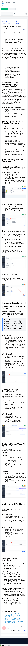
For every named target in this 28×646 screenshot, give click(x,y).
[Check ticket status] (14, 14)
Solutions (17, 640)
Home (10, 640)
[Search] (11, 13)
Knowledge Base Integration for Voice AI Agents (15, 621)
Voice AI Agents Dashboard (13, 614)
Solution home (5, 21)
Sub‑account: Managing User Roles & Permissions (14, 616)
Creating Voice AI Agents (12, 618)
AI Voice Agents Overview (13, 619)
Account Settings (16, 23)
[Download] (11, 333)
